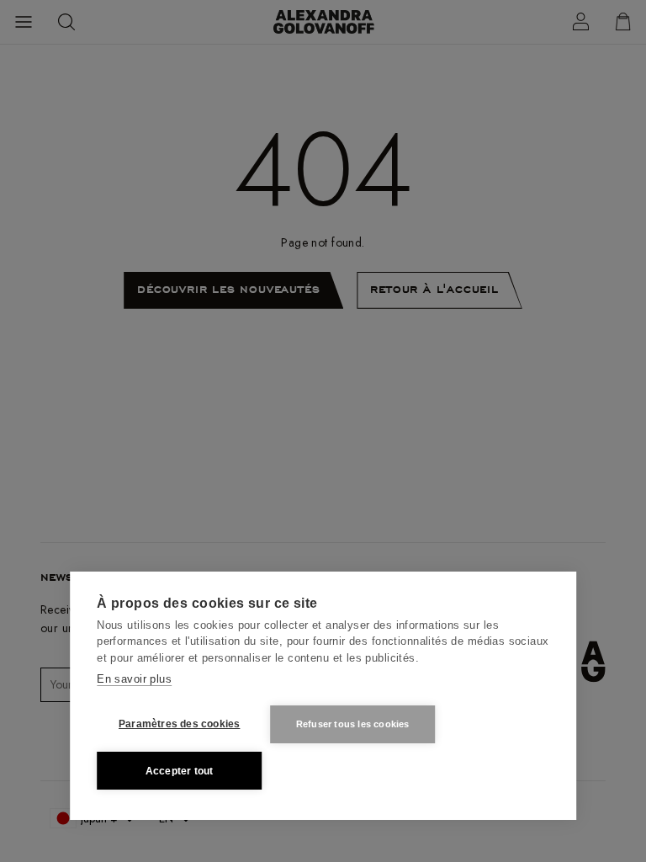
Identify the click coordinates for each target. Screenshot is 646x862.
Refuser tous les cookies (353, 724)
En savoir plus (134, 679)
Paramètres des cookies (179, 724)
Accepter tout (180, 771)
